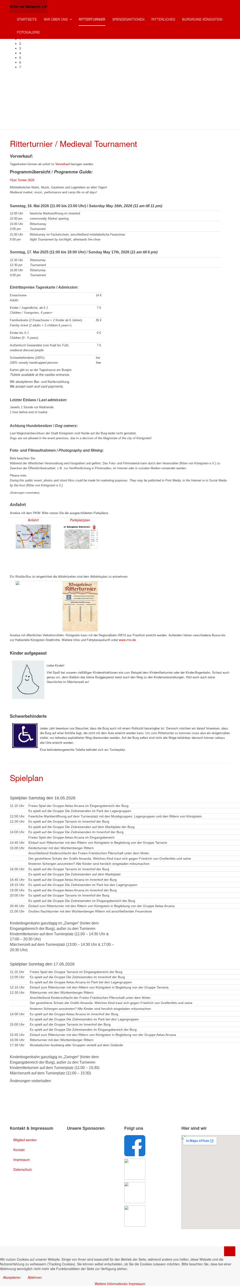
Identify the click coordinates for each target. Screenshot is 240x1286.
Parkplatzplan (80, 520)
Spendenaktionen (128, 19)
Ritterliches (163, 19)
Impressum (21, 1159)
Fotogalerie (28, 32)
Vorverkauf (62, 164)
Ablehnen (35, 1277)
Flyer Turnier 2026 (22, 180)
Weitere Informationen (111, 1283)
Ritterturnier (92, 19)
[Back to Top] (229, 1251)
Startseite (27, 19)
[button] (124, 43)
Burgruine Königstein (202, 19)
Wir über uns (56, 19)
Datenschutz (22, 1169)
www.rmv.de (127, 639)
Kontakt (19, 1149)
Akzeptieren (12, 1277)
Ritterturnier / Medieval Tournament (73, 143)
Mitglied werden (25, 1139)
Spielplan (26, 777)
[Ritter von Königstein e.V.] (28, 6)
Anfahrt (33, 520)
